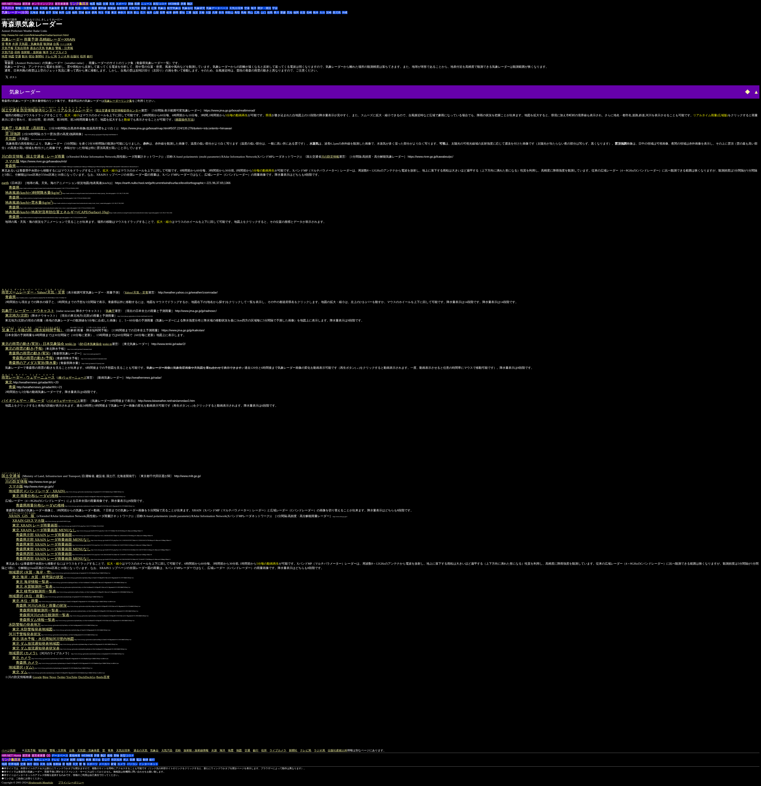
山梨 (156, 12)
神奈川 (122, 12)
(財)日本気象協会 (90, 344)
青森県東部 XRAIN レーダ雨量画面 (44, 544)
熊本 (315, 12)
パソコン (132, 764)
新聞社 (39, 56)
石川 (143, 12)
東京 (114, 12)
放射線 (111, 8)
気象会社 (187, 8)
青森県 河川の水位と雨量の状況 (41, 606)
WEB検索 (174, 3)
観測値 (47, 44)
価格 (110, 755)
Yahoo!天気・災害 (136, 292)
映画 (88, 759)
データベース (60, 755)
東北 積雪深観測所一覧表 (36, 591)
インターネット (148, 764)
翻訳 (190, 3)
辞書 (183, 3)
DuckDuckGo (87, 677)
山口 (263, 12)
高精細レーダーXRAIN (57, 39)
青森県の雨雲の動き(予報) (33, 358)
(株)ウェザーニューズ (72, 377)
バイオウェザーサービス (63, 400)
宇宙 (275, 8)
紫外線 (102, 8)
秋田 (61, 12)
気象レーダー (12, 39)
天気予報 (7, 48)
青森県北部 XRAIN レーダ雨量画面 (44, 535)
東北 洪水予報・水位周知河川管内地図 (43, 639)
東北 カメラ (21, 658)
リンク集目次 (79, 3)
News (52, 677)
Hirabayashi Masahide (40, 782)
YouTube (71, 677)
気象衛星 (54, 8)
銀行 (90, 56)
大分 (322, 12)
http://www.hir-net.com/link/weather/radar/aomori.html (35, 35)
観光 (25, 56)
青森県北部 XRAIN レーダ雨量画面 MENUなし (53, 540)
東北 (8, 382)
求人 (126, 759)
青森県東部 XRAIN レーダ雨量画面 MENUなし (53, 549)
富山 (136, 12)
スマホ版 (12, 161)
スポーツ (121, 3)
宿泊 (31, 56)
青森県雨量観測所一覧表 (39, 610)
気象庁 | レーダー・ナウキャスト (28, 311)
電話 (139, 759)
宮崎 (329, 12)
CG (48, 755)
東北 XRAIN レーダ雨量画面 (35, 525)
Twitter (61, 677)
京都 (202, 12)
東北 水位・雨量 (25, 601)
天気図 (43, 8)
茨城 (81, 12)
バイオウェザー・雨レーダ (23, 401)
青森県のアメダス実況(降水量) (33, 363)
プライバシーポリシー (71, 782)
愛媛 (283, 12)
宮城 (55, 12)
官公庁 (106, 759)
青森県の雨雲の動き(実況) (29, 353)
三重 (188, 12)
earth (5, 183)
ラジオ (65, 759)
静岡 (175, 12)
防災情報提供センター (126, 110)
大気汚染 (134, 8)
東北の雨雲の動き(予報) (24, 349)
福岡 (296, 12)
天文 (112, 3)
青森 (42, 12)
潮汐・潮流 (264, 8)
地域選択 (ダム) (21, 667)
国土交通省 (103, 110)
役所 (83, 56)
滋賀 (195, 12)
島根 (244, 12)
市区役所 (116, 759)
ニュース (146, 3)
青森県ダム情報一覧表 (37, 620)
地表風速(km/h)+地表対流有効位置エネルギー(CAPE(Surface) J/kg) (57, 212)
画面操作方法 (184, 119)
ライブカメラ (58, 52)
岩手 (48, 12)
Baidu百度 (103, 677)
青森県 (10, 166)
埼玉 (101, 12)
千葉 (107, 12)
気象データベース (217, 8)
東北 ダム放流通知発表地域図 (36, 644)
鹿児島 (337, 12)
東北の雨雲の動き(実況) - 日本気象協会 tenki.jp (39, 344)
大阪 (208, 12)
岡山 (250, 12)
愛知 (182, 12)
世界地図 (13, 764)
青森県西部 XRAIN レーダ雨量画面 (44, 554)
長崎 (309, 12)
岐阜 (169, 12)
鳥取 (237, 12)
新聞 (73, 759)
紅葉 (154, 8)
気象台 (162, 8)
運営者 (26, 3)
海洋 (253, 8)
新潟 (130, 12)
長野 (162, 12)
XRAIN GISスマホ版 (28, 521)
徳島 (270, 12)
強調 (12, 134)
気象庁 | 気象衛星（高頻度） (24, 128)
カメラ (121, 764)
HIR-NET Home (11, 3)
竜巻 (8, 44)
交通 (105, 3)
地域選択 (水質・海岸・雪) (30, 572)
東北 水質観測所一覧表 (34, 587)
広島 (257, 12)
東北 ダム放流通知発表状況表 (36, 648)
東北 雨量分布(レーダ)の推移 (35, 496)
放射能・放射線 (31, 52)
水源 (71, 8)
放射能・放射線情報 (196, 750)
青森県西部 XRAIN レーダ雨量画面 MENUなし (53, 559)
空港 (247, 8)
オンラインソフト (43, 3)
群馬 (94, 12)
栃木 (88, 12)
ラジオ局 (64, 56)
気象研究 (199, 8)
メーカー (104, 764)
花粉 (143, 8)
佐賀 (302, 12)
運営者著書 (62, 3)
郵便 (145, 759)
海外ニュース (42, 759)
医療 (137, 3)
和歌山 (229, 12)
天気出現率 (236, 8)
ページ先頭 (8, 750)
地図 (99, 3)
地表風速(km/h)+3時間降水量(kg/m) (33, 193)
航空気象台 (174, 8)
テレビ (55, 759)
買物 (130, 3)
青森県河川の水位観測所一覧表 (44, 615)
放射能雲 (122, 8)
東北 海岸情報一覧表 (32, 582)
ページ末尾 (66, 44)
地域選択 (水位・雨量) (27, 596)
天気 (42, 764)
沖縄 (344, 12)
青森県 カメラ (27, 663)
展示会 (96, 759)
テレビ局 (51, 56)
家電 (113, 764)
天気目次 (8, 8)
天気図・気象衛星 (31, 44)
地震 (92, 3)
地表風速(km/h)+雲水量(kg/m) (29, 203)
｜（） (33, 330)
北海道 (34, 12)
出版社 (74, 56)
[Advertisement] (57, 91)
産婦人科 (341, 750)
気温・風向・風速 (86, 8)
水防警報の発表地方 (25, 625)
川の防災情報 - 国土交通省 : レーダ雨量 (33, 156)
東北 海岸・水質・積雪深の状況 (37, 577)
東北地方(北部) (17, 315)
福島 (74, 12)
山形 (68, 12)
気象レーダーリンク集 (118, 100)
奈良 (221, 12)
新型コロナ (160, 3)
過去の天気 (37, 48)
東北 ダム (20, 672)
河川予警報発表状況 (25, 634)
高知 (289, 12)
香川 (276, 12)
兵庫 (215, 12)
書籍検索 (74, 755)
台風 (35, 8)
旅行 (29, 764)
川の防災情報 (330, 156)
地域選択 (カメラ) (23, 653)
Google (37, 677)
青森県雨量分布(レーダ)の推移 (40, 505)
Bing (46, 677)
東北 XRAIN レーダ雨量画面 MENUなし (44, 530)
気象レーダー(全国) (15, 12)
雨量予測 (31, 39)
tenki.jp (107, 344)
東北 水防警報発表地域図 (32, 629)
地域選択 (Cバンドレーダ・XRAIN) (37, 491)
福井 (149, 12)
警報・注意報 (23, 8)
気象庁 (110, 310)
